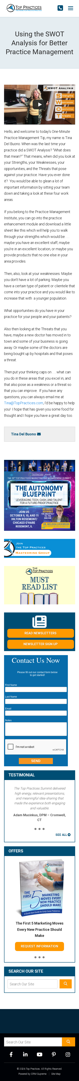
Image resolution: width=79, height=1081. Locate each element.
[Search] (66, 983)
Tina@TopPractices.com (23, 403)
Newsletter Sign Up (40, 644)
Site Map (56, 1074)
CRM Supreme (38, 1074)
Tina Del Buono (23, 434)
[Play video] (39, 105)
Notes (8, 720)
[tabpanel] (40, 804)
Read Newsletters (41, 633)
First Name (11, 685)
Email (8, 708)
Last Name (11, 696)
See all (61, 835)
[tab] (35, 829)
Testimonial (22, 775)
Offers (16, 851)
